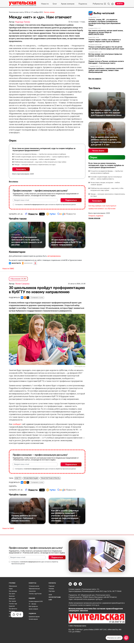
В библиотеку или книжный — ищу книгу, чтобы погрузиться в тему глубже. (40, 162)
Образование (13, 586)
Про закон (12, 593)
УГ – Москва (32, 604)
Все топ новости (94, 79)
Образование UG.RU (57, 237)
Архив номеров (67, 4)
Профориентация (31, 478)
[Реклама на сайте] (126, 637)
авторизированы (54, 256)
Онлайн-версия (33, 619)
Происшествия (15, 234)
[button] (15, 263)
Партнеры (52, 591)
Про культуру (13, 591)
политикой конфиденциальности (34, 204)
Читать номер (49, 12)
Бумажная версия (34, 616)
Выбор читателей (103, 13)
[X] (28, 297)
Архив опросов (94, 218)
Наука (11, 588)
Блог (55, 4)
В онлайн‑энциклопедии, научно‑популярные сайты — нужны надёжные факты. (42, 157)
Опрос (93, 157)
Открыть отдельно (95, 216)
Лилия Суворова (22, 283)
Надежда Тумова (22, 22)
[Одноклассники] (25, 297)
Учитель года (13, 603)
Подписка (83, 4)
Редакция (51, 586)
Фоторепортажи (55, 597)
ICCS (50, 594)
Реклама (51, 588)
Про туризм (12, 601)
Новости (45, 4)
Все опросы (13, 182)
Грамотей (12, 606)
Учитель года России (35, 593)
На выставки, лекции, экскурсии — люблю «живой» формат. (35, 159)
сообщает (17, 424)
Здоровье (12, 611)
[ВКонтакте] (22, 297)
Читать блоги (98, 150)
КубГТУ (18, 478)
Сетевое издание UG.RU (36, 601)
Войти (120, 3)
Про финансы (13, 608)
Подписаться (71, 200)
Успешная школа (34, 586)
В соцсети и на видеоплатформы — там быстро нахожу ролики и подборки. (40, 154)
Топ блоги (94, 88)
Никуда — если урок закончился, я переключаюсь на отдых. (35, 164)
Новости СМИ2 (8, 269)
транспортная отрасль (50, 478)
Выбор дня (12, 598)
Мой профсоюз (33, 606)
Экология (12, 596)
